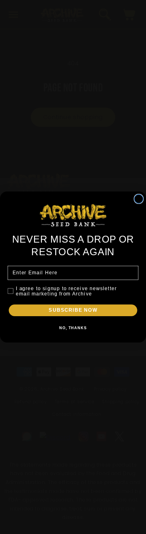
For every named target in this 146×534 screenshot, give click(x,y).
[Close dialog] (138, 198)
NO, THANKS (73, 328)
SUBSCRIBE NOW (73, 310)
